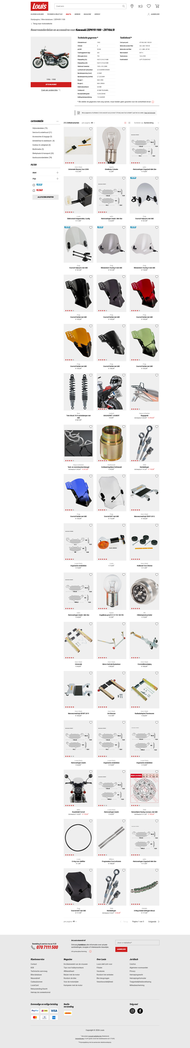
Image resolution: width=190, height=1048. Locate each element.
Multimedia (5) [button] (38, 149)
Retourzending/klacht (39, 989)
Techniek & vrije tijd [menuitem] (54, 14)
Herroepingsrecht (136, 975)
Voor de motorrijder (71, 982)
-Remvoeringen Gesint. (78, 763)
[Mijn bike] (140, 6)
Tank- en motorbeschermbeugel (78, 467)
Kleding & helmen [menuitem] (37, 14)
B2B (32, 968)
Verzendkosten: (79, 1038)
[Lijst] (129, 122)
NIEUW (39, 184)
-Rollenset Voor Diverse (144, 566)
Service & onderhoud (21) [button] (42, 132)
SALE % (39, 190)
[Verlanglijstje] (149, 6)
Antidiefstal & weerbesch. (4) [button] (43, 141)
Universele (78, 664)
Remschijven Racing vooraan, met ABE (144, 812)
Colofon (133, 964)
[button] (123, 6)
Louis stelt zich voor (104, 964)
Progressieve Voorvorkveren (111, 861)
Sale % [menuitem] (68, 14)
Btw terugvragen (103, 978)
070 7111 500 (47, 947)
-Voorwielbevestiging (144, 664)
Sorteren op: (138, 123)
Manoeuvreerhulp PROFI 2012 (144, 516)
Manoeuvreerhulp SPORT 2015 (78, 713)
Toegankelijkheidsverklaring (140, 982)
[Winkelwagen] (157, 6)
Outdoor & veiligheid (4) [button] (41, 145)
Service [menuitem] (97, 14)
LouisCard (35, 985)
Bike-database (36, 975)
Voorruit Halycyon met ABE (144, 218)
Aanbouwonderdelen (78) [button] (42, 158)
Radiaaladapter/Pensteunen (144, 713)
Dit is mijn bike (51, 84)
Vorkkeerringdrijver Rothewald (111, 467)
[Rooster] (125, 122)
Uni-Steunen (111, 713)
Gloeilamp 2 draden (111, 169)
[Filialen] (132, 6)
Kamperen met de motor (73, 985)
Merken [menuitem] (77, 14)
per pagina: (86, 123)
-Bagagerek (144, 415)
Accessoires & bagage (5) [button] (42, 137)
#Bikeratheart (69, 971)
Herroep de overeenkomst (40, 992)
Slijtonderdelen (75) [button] (40, 128)
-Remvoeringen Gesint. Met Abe (111, 218)
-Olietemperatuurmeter (144, 615)
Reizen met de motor (72, 975)
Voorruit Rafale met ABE (78, 317)
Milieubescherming (137, 985)
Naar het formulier (149, 113)
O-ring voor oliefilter (78, 861)
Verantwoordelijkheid (105, 982)
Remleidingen (144, 467)
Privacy (132, 971)
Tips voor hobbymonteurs (74, 968)
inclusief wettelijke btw (95, 1036)
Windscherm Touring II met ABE (111, 268)
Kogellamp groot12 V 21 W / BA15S (111, 615)
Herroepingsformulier (138, 978)
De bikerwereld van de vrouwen (76, 964)
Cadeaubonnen (36, 982)
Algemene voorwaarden (139, 968)
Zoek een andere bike (49, 90)
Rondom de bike (70, 978)
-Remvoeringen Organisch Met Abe (144, 169)
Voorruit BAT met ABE (111, 516)
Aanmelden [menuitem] (155, 14)
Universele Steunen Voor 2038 (78, 169)
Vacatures (100, 971)
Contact (34, 964)
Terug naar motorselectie (42, 24)
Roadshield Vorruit (78, 812)
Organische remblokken (78, 566)
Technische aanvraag (39, 971)
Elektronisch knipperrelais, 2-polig (78, 218)
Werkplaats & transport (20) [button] (43, 153)
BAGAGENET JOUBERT (111, 415)
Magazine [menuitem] (87, 14)
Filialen (99, 968)
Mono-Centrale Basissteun (111, 664)
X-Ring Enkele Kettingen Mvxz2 (144, 911)
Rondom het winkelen (105, 975)
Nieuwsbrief (35, 978)
